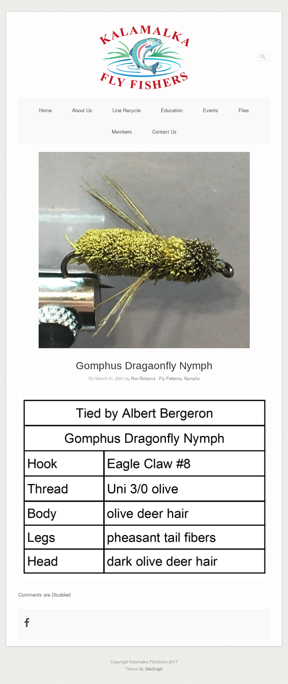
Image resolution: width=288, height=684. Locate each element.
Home (45, 110)
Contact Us (164, 131)
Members (122, 131)
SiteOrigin (154, 669)
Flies (243, 110)
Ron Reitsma (143, 378)
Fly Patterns (170, 378)
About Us (82, 110)
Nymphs (192, 378)
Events (210, 110)
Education (172, 110)
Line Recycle (126, 110)
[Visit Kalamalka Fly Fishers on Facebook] (27, 624)
